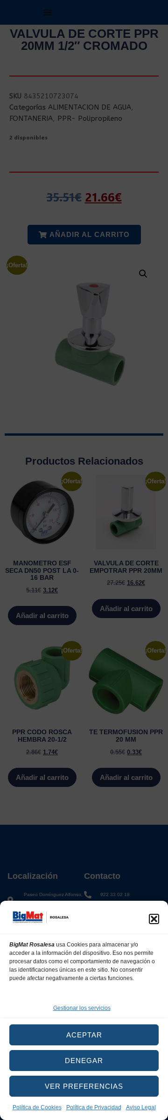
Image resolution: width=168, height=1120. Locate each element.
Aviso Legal (141, 1107)
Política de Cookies (37, 1107)
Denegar (84, 1060)
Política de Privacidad (93, 1107)
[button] (154, 919)
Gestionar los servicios (82, 1008)
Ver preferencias (84, 1086)
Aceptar (84, 1035)
